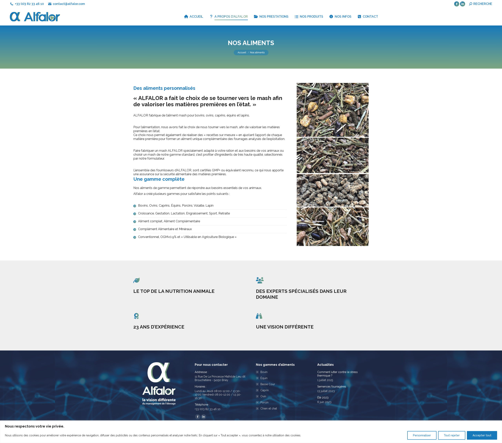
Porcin (264, 402)
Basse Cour (267, 384)
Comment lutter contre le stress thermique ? (337, 373)
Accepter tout (482, 435)
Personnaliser (422, 435)
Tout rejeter (452, 435)
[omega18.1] (333, 190)
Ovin (263, 396)
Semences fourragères (331, 386)
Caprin (264, 390)
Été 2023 (322, 397)
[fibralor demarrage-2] (333, 110)
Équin (263, 378)
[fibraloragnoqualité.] (333, 155)
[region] (251, 431)
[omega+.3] (333, 226)
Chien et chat (268, 408)
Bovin (263, 372)
